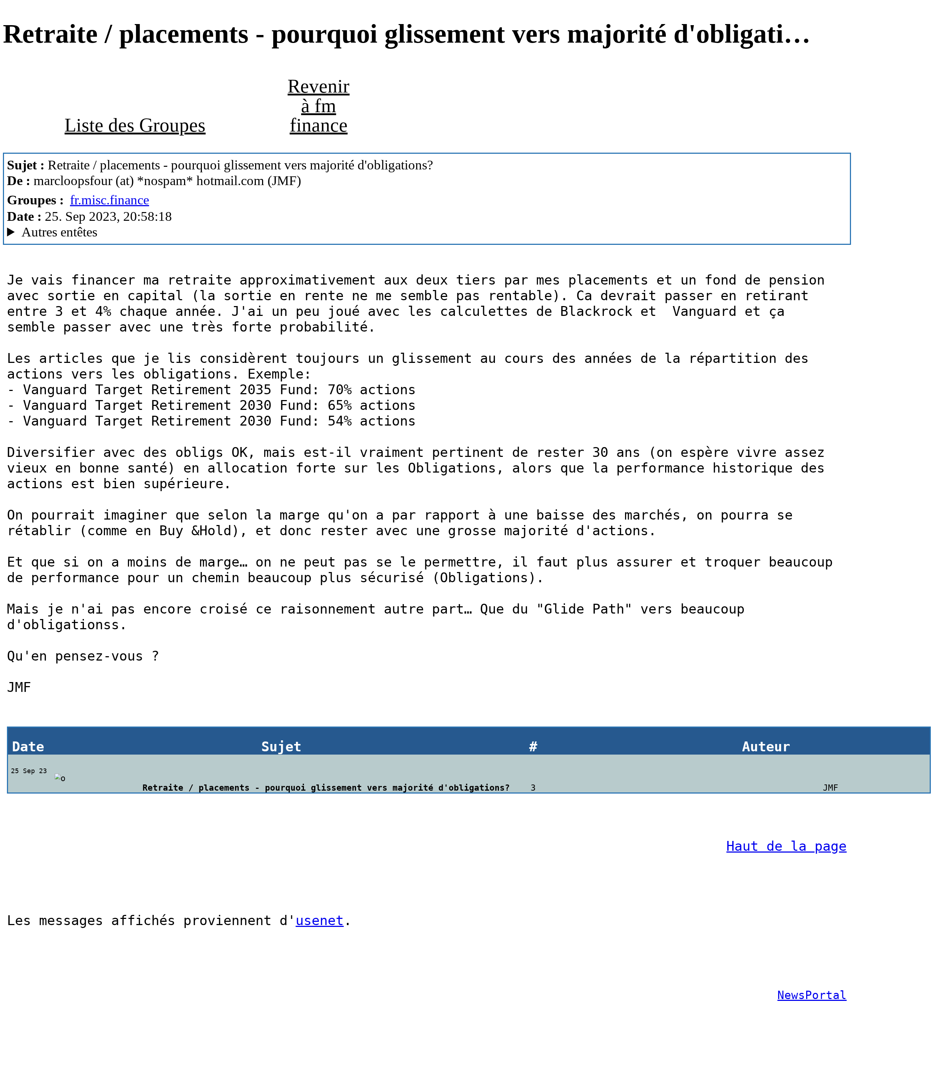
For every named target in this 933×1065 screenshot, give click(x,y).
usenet (320, 920)
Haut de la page (786, 846)
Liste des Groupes (135, 125)
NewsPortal (812, 995)
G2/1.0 (228, 232)
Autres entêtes (59, 231)
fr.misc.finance (109, 199)
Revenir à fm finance (319, 105)
